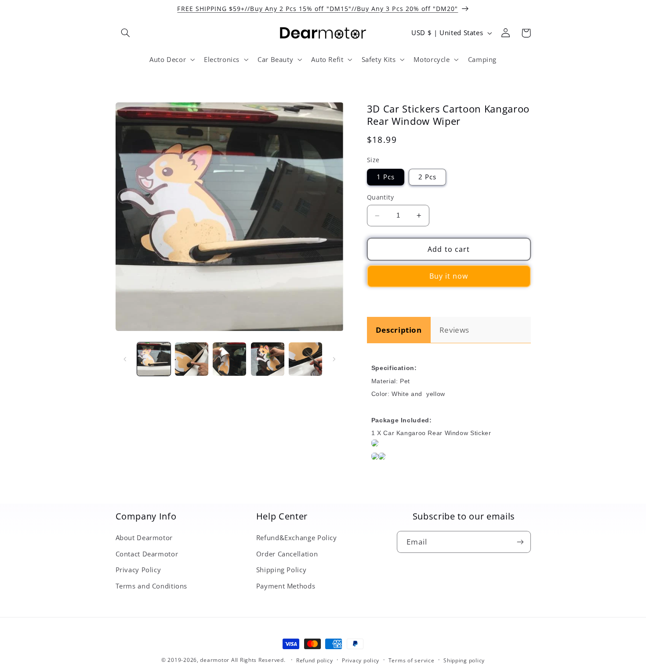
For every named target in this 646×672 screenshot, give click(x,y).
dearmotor (215, 660)
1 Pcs (386, 177)
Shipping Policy (281, 569)
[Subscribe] (520, 541)
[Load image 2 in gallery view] (191, 359)
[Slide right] (334, 359)
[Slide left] (125, 359)
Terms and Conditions (152, 585)
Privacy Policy (138, 569)
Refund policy (314, 660)
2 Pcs (427, 177)
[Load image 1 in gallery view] (154, 359)
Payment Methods (285, 585)
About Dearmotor (144, 537)
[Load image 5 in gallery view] (305, 359)
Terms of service (411, 660)
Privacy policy (360, 660)
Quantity (380, 197)
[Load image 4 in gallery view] (267, 359)
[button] (126, 33)
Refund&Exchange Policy (296, 537)
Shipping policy (464, 660)
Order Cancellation (287, 553)
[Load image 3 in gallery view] (229, 359)
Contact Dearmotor (147, 553)
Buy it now (448, 276)
